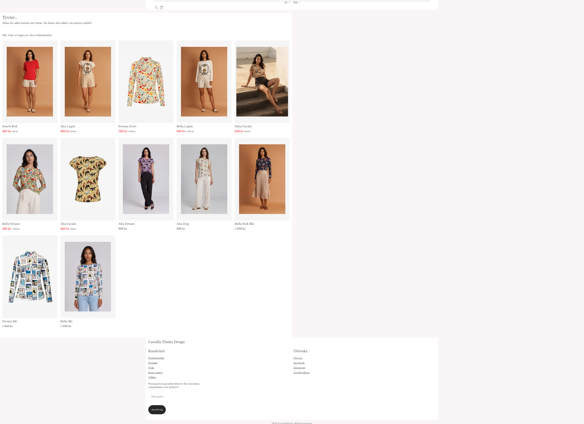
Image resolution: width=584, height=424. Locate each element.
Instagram (299, 367)
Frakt (151, 367)
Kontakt (153, 362)
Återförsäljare (302, 372)
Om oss (298, 358)
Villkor (152, 377)
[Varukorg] (161, 7)
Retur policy (155, 372)
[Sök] (156, 7)
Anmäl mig (157, 409)
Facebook (299, 362)
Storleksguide (156, 358)
